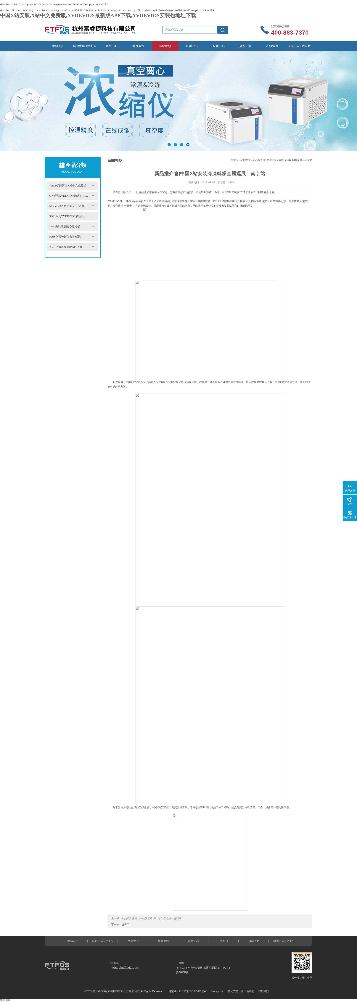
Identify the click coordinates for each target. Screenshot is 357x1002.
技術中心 (192, 46)
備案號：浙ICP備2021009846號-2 (187, 991)
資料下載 (245, 46)
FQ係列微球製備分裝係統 (65, 236)
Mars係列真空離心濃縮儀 (64, 226)
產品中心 (112, 46)
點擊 (93, 185)
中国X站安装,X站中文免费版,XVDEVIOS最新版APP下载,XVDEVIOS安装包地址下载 (98, 15)
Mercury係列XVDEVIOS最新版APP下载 (73, 206)
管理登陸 (263, 991)
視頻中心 (219, 46)
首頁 (233, 160)
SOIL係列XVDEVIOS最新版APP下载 (71, 216)
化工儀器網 (247, 991)
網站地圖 (5, 1000)
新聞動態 (165, 46)
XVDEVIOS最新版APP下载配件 (68, 246)
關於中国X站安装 (84, 46)
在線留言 (272, 46)
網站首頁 (58, 46)
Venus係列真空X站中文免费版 (67, 185)
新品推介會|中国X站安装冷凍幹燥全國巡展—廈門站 (151, 918)
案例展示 (138, 46)
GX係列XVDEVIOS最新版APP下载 (70, 195)
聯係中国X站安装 (299, 46)
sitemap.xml (217, 991)
